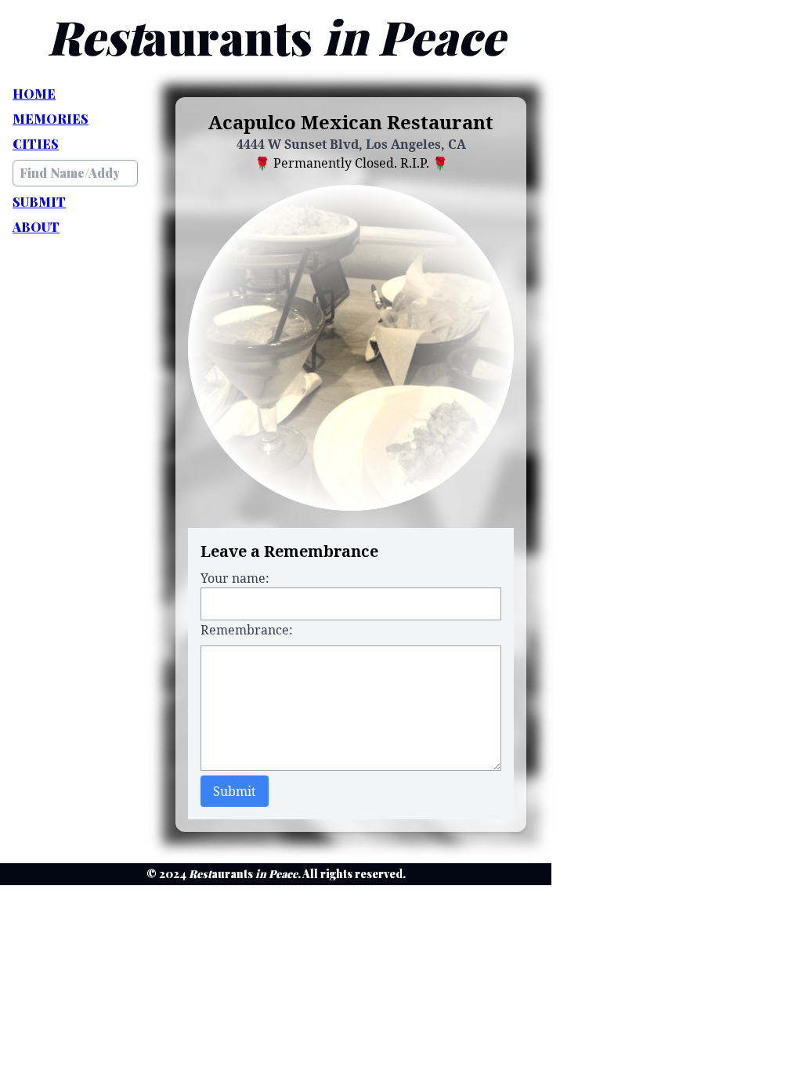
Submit (234, 791)
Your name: (234, 578)
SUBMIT (39, 201)
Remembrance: (246, 629)
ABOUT (36, 227)
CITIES (36, 144)
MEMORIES (51, 118)
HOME (34, 93)
